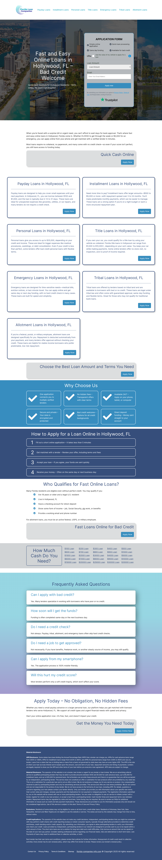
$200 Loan (83, 548)
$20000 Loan (85, 562)
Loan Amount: (93, 63)
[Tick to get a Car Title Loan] (129, 56)
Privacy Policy (118, 92)
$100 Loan (69, 548)
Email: (89, 72)
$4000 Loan (112, 555)
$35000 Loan (127, 562)
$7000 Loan (84, 559)
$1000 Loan (126, 552)
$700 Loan (83, 552)
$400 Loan (112, 548)
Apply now (109, 86)
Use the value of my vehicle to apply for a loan (110, 56)
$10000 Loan (127, 559)
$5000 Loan (126, 555)
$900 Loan (112, 552)
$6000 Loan (70, 559)
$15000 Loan (70, 562)
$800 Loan (98, 552)
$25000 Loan (99, 562)
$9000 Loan (112, 559)
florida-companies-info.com (89, 851)
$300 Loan (98, 548)
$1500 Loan (70, 555)
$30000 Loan (113, 562)
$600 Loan (69, 552)
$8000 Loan (98, 559)
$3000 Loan (98, 555)
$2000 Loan (84, 555)
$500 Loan (126, 548)
